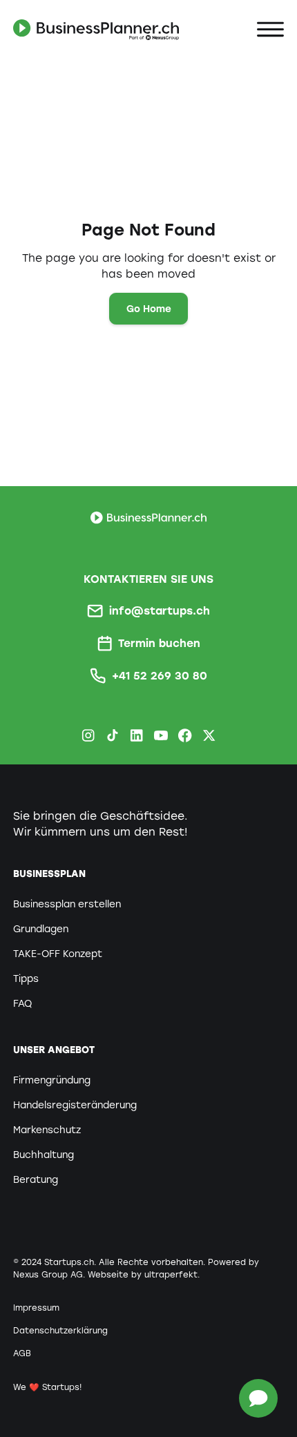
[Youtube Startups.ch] (161, 735)
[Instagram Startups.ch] (88, 735)
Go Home (148, 308)
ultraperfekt (171, 1275)
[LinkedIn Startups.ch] (136, 735)
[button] (270, 29)
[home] (95, 29)
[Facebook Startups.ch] (185, 735)
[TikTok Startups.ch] (112, 735)
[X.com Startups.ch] (209, 735)
